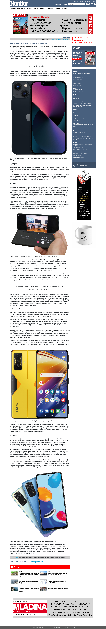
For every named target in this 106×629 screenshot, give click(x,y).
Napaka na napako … (78, 89)
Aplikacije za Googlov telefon (80, 153)
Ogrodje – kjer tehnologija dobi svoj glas (82, 112)
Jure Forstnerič (53, 39)
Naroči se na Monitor (81, 37)
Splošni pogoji (57, 627)
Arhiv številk (78, 63)
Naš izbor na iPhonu (78, 159)
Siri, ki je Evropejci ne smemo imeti (81, 73)
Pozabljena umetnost (78, 95)
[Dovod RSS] (94, 4)
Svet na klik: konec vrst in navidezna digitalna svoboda (82, 105)
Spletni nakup (78, 40)
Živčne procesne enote (78, 85)
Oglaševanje (87, 1)
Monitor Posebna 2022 (63, 39)
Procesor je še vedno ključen (79, 132)
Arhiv (58, 9)
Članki (43, 9)
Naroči (16, 557)
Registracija (57, 4)
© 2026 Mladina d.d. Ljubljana (38, 627)
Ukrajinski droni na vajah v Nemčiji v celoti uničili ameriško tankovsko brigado (29, 574)
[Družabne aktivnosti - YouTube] (91, 4)
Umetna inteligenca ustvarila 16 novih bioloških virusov (57, 582)
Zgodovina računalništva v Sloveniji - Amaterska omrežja (82, 119)
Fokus (66, 37)
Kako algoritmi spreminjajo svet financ (82, 100)
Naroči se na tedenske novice (83, 42)
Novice (29, 9)
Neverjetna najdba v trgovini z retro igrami (58, 589)
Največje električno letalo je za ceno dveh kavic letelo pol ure (57, 573)
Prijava (65, 4)
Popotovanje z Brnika (78, 77)
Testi (36, 9)
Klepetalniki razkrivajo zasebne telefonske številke (83, 125)
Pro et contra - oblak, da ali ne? (80, 79)
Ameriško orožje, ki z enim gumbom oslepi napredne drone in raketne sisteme (29, 590)
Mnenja (51, 9)
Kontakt (94, 1)
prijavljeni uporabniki (34, 562)
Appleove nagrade (77, 155)
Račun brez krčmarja (78, 91)
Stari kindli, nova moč (78, 147)
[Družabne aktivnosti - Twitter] (89, 4)
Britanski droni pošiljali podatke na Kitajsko (28, 582)
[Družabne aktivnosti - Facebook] (86, 4)
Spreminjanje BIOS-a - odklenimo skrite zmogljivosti (82, 144)
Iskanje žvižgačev (77, 83)
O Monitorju (75, 1)
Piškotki (81, 1)
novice (20, 571)
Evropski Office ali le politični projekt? (82, 136)
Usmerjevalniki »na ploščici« (80, 149)
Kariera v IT (76, 111)
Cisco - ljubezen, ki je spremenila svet (82, 117)
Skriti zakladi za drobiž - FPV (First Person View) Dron (83, 139)
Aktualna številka (17, 9)
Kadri (64, 9)
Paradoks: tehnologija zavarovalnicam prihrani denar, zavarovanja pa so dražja (82, 102)
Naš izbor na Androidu (78, 157)
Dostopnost (66, 627)
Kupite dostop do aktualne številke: (84, 164)
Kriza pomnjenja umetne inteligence (81, 128)
